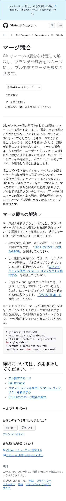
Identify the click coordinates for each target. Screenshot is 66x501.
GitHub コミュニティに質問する (24, 450)
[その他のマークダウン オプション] (39, 87)
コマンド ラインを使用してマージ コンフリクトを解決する (35, 271)
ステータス (9, 484)
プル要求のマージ (19, 378)
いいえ (29, 427)
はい (12, 427)
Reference (40, 35)
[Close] (56, 6)
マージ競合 (57, 35)
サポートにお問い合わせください (24, 455)
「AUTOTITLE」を (49, 294)
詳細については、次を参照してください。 (31, 366)
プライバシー (44, 480)
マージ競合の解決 (20, 214)
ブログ (6, 487)
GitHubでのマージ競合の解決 (27, 397)
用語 (31, 480)
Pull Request (23, 35)
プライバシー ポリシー (13, 434)
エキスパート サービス (38, 484)
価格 (20, 484)
